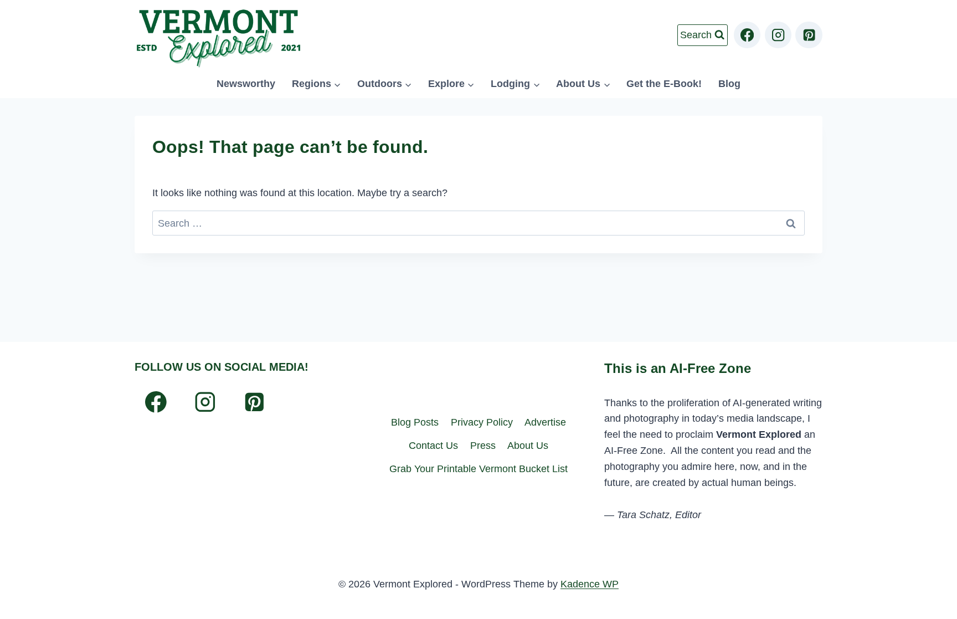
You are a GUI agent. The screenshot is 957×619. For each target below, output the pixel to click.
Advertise (545, 422)
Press (483, 445)
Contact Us (433, 445)
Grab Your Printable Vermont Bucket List (478, 468)
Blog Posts (415, 422)
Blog (729, 83)
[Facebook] (747, 35)
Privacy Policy (482, 422)
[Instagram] (778, 35)
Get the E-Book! (664, 83)
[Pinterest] (808, 35)
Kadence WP (589, 584)
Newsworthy (246, 83)
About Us (527, 445)
